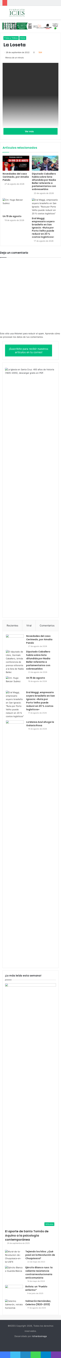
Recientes (12, 625)
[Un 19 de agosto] (16, 205)
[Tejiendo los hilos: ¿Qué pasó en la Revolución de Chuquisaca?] (14, 1257)
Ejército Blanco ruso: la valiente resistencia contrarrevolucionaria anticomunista (39, 1272)
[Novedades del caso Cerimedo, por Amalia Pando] (16, 163)
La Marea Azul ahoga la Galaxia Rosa (40, 723)
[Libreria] (30, 26)
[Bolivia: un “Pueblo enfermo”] (14, 1291)
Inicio (22, 38)
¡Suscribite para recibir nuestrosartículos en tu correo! (28, 350)
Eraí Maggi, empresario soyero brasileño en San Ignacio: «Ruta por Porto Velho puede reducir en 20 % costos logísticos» (43, 228)
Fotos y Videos (11, 38)
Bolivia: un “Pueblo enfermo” (36, 1288)
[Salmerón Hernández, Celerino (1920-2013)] (14, 1305)
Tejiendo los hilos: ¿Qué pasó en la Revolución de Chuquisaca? (40, 1255)
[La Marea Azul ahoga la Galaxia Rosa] (15, 842)
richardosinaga (39, 1336)
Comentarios (47, 625)
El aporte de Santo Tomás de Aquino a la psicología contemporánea (26, 1235)
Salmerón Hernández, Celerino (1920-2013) (38, 1302)
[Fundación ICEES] (21, 12)
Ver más (29, 131)
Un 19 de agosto (12, 216)
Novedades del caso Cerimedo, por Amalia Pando (16, 177)
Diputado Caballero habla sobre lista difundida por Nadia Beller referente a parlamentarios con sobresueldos (44, 181)
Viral (29, 625)
